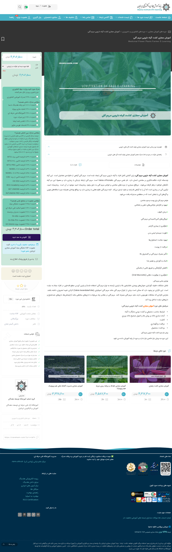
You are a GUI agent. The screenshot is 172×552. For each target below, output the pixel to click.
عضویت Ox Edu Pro (22, 220)
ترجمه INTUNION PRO (21, 193)
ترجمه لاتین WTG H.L (21, 161)
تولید (25, 425)
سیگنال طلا (34, 489)
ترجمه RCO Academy (21, 185)
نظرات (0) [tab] (74, 165)
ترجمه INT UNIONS (22, 189)
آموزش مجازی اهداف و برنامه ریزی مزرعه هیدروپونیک (111, 387)
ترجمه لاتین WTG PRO (21, 165)
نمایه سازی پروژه (24, 109)
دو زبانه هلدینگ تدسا (22, 105)
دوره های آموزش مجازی (157, 31)
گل (11, 425)
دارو (18, 425)
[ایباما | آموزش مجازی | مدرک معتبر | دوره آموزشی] (150, 7)
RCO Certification (30, 499)
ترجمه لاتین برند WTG (21, 157)
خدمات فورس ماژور (24, 125)
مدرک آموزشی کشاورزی (21, 97)
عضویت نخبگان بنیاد (22, 204)
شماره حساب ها (165, 518)
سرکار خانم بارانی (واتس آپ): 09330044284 (29, 461)
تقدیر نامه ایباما (24, 121)
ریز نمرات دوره (25, 117)
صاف (4, 71)
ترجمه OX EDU (24, 181)
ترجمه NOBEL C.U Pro (21, 173)
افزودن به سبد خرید (19, 237)
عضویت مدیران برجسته (21, 212)
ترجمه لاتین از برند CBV (21, 177)
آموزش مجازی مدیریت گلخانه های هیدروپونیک (65, 386)
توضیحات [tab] (137, 165)
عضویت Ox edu (24, 216)
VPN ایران (163, 532)
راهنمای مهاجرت (32, 492)
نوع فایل (36, 66)
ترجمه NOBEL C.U (22, 169)
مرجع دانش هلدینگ (30, 482)
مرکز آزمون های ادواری (29, 485)
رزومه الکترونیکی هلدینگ (28, 478)
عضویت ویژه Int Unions (21, 224)
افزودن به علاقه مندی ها (2, 39)
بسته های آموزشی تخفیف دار (134, 518)
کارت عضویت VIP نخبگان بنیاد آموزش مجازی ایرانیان (20, 248)
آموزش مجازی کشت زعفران (159, 386)
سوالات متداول (152, 518)
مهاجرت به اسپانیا (32, 496)
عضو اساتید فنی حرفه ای (21, 208)
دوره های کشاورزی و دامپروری (134, 31)
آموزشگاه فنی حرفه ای (22, 113)
